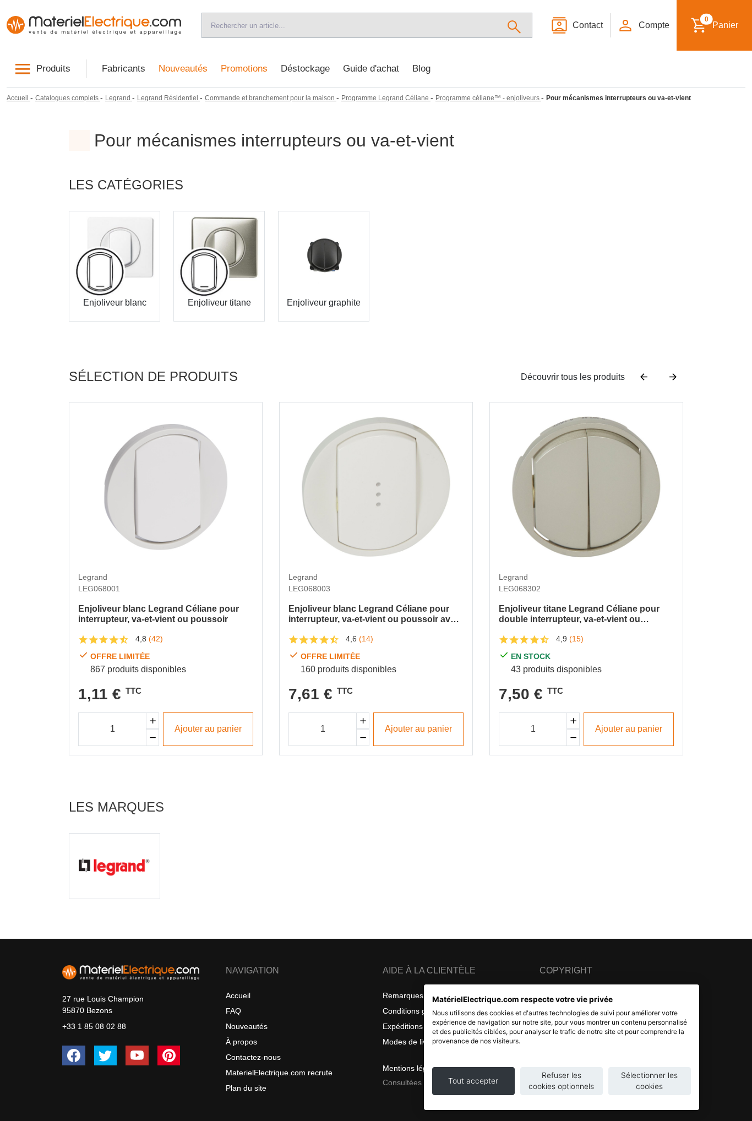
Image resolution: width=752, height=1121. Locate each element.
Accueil (238, 995)
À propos (241, 1041)
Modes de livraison (415, 1041)
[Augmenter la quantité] (152, 721)
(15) (576, 638)
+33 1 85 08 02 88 (94, 1026)
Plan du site (246, 1088)
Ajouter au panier (208, 728)
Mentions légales (412, 1068)
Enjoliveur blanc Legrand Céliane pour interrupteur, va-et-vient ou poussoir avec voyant (374, 614)
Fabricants (123, 68)
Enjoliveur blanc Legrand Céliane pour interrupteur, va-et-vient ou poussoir (158, 614)
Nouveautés (183, 68)
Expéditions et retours (421, 1026)
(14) (366, 638)
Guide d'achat (371, 68)
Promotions (244, 68)
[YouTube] (137, 1055)
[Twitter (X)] (105, 1055)
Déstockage (305, 68)
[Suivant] (673, 377)
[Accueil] (94, 25)
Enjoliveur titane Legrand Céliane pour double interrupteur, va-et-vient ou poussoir (579, 614)
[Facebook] (73, 1055)
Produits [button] (53, 68)
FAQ (233, 1010)
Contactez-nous (253, 1057)
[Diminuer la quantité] (152, 737)
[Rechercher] (514, 25)
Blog (421, 68)
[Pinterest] (169, 1055)
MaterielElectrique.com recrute (279, 1072)
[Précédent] (644, 377)
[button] (643, 25)
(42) (156, 638)
